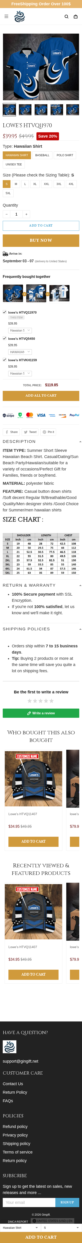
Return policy (15, 1160)
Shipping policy (16, 1143)
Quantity (10, 205)
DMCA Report (18, 1221)
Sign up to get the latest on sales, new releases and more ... (37, 1189)
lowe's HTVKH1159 (22, 360)
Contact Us (13, 1083)
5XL (8, 193)
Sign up (67, 1202)
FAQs (8, 1101)
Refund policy (15, 1126)
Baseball (42, 155)
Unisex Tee (14, 164)
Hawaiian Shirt (28, 146)
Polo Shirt (65, 155)
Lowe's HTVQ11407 (22, 814)
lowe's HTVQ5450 (21, 338)
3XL (59, 184)
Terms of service (18, 1152)
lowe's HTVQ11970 (22, 312)
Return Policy (15, 1092)
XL (35, 184)
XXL (46, 184)
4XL (71, 184)
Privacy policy (15, 1135)
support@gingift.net (20, 1061)
